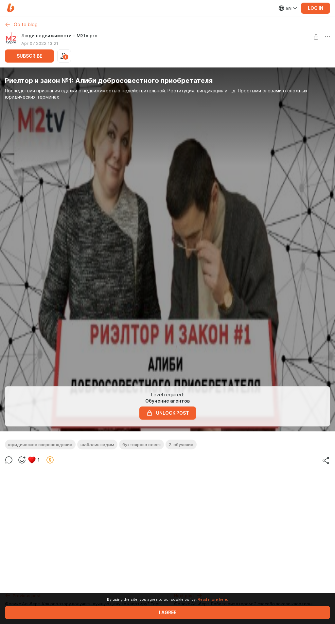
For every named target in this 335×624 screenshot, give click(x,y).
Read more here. (213, 599)
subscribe (29, 56)
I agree (167, 612)
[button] (10, 8)
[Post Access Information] (316, 36)
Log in (315, 8)
